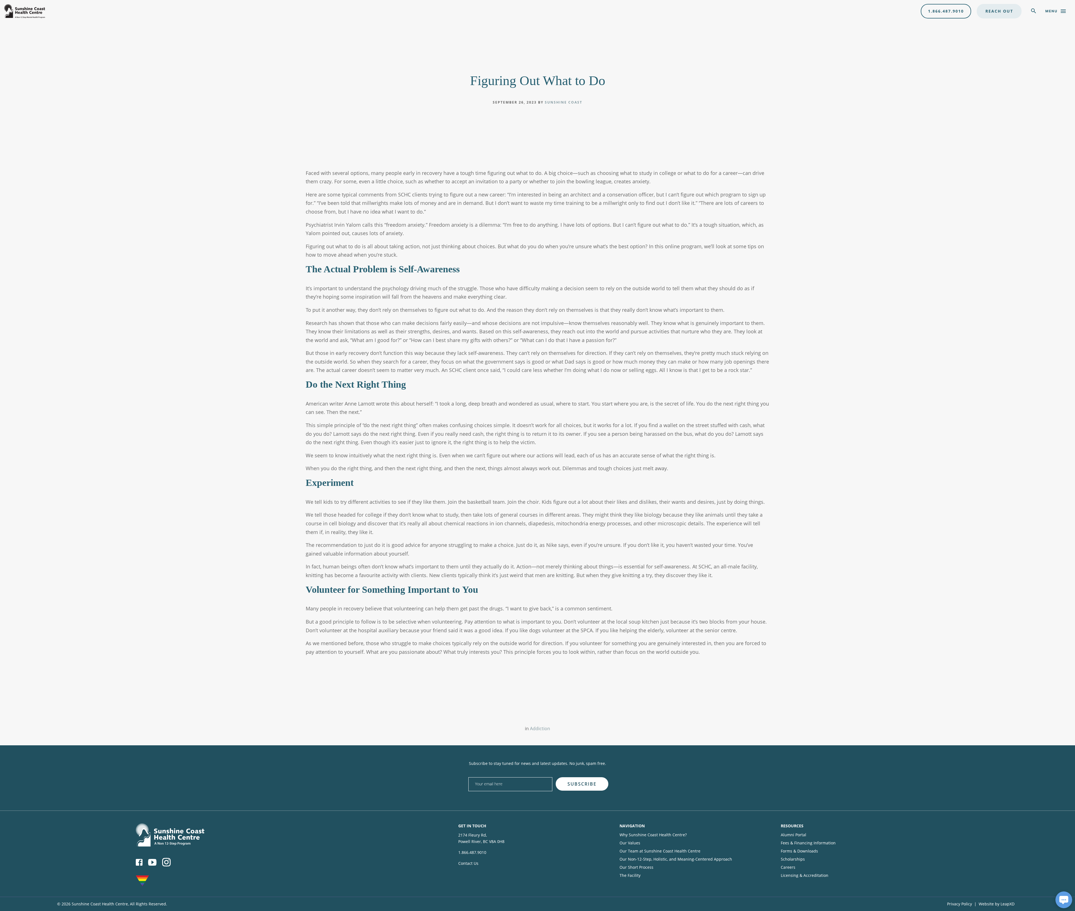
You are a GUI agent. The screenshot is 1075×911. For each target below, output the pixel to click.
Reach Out (999, 11)
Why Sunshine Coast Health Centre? (653, 834)
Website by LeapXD (997, 904)
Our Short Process (636, 867)
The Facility (630, 875)
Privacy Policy (959, 904)
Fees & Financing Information (808, 843)
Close (767, 775)
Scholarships (793, 859)
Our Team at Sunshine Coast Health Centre (660, 851)
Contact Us (468, 863)
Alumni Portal (793, 834)
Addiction (540, 728)
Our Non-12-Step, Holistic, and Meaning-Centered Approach (676, 859)
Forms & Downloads (799, 851)
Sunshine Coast (563, 102)
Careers (788, 867)
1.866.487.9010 (946, 11)
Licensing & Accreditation (804, 875)
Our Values (630, 843)
